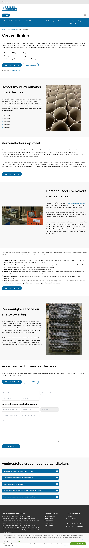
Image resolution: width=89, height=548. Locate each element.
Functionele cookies (25, 542)
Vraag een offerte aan (12, 65)
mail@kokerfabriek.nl (80, 526)
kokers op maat (52, 150)
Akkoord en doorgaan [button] (63, 544)
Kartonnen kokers (13, 30)
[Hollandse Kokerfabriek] (9, 8)
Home (3, 30)
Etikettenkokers (49, 525)
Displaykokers (48, 523)
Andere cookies (8, 546)
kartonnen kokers (21, 106)
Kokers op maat (49, 518)
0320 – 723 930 (30, 65)
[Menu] (85, 15)
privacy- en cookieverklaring (75, 539)
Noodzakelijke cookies (10, 542)
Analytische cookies (22, 544)
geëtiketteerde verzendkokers (76, 203)
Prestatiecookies (9, 544)
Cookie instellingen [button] (49, 544)
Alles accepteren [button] (78, 544)
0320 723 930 (76, 524)
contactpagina (16, 70)
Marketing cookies (36, 544)
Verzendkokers (49, 521)
